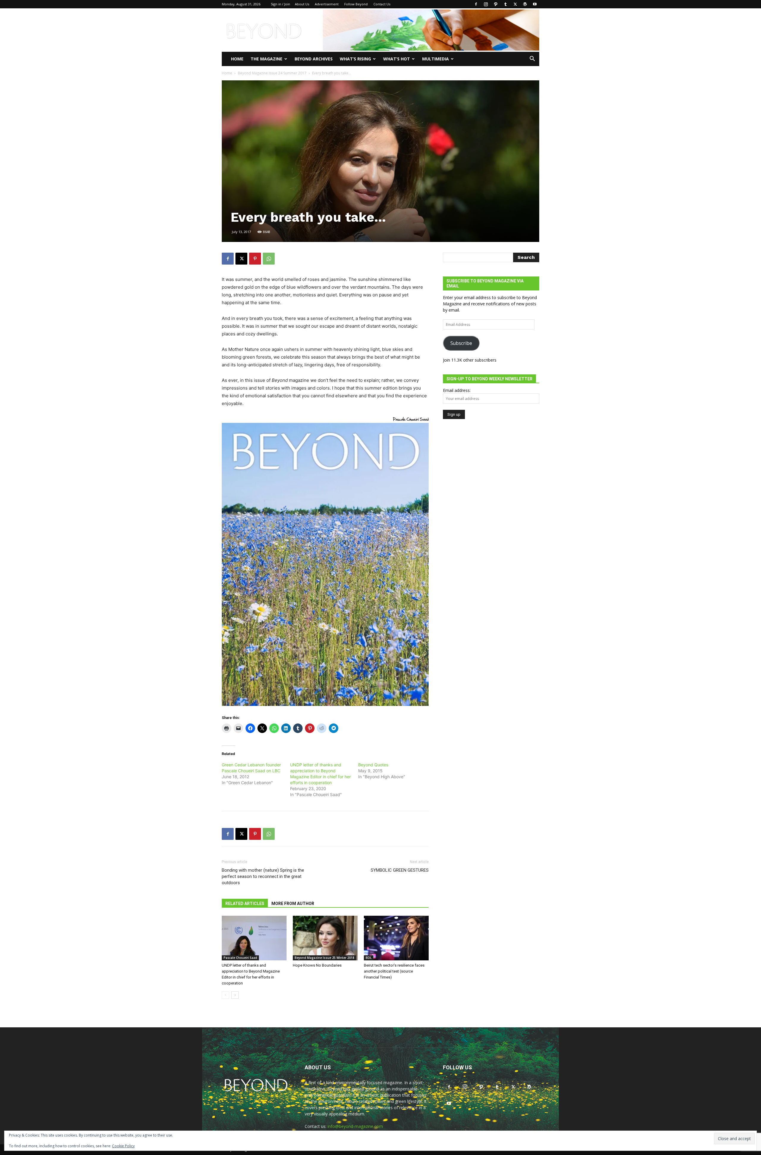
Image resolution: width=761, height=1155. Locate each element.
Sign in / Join (280, 4)
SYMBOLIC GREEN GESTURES (400, 870)
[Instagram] (485, 4)
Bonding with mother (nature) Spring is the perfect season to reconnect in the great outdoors (263, 876)
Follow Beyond (356, 4)
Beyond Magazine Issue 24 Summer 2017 (272, 73)
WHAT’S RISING (355, 59)
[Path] (495, 4)
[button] (532, 59)
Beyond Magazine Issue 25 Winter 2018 (324, 958)
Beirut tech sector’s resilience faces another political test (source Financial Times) (394, 971)
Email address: (457, 390)
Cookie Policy (123, 1145)
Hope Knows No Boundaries (317, 965)
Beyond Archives (314, 59)
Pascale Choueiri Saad (240, 958)
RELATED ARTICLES (244, 903)
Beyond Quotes (373, 764)
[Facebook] (475, 4)
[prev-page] (225, 995)
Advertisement (327, 4)
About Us (302, 4)
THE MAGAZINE (266, 59)
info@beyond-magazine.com (355, 1126)
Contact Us (381, 4)
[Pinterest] (255, 259)
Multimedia (435, 59)
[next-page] (235, 995)
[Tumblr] (505, 4)
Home (237, 59)
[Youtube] (534, 4)
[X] (515, 4)
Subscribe (461, 343)
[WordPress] (525, 4)
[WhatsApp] (269, 259)
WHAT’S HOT (396, 59)
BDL (369, 958)
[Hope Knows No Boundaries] (325, 938)
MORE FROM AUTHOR (292, 903)
